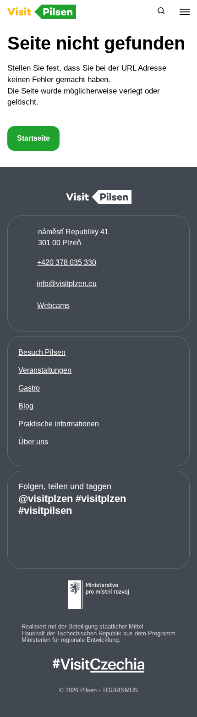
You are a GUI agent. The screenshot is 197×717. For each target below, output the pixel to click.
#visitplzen (101, 498)
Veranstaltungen (44, 370)
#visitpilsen (45, 510)
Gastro (29, 388)
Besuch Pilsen (42, 352)
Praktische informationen (58, 424)
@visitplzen (45, 498)
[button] (161, 11)
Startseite (33, 138)
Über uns (33, 442)
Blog (25, 406)
